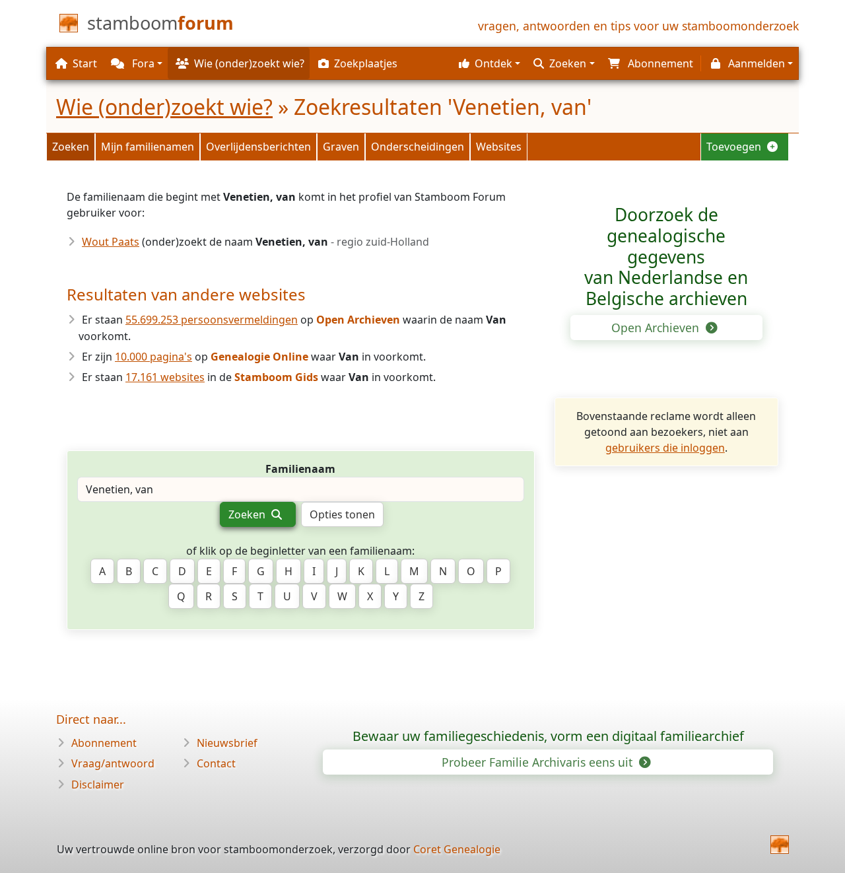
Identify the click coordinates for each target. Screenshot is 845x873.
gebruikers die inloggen (665, 447)
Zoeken (70, 146)
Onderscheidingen (417, 146)
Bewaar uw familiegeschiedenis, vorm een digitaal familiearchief (548, 736)
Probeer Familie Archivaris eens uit (539, 762)
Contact (216, 763)
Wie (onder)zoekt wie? (164, 106)
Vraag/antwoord (112, 763)
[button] (487, 63)
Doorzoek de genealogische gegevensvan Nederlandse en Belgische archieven (666, 256)
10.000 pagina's (153, 356)
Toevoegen (735, 146)
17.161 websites (165, 377)
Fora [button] (141, 63)
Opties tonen (342, 514)
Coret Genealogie (456, 849)
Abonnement (104, 743)
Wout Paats (110, 241)
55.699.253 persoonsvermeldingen (211, 319)
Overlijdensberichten (258, 146)
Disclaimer (97, 784)
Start (85, 63)
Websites (499, 146)
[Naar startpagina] (779, 844)
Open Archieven (656, 327)
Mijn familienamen (147, 146)
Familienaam (300, 469)
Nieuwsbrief (227, 743)
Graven (341, 146)
